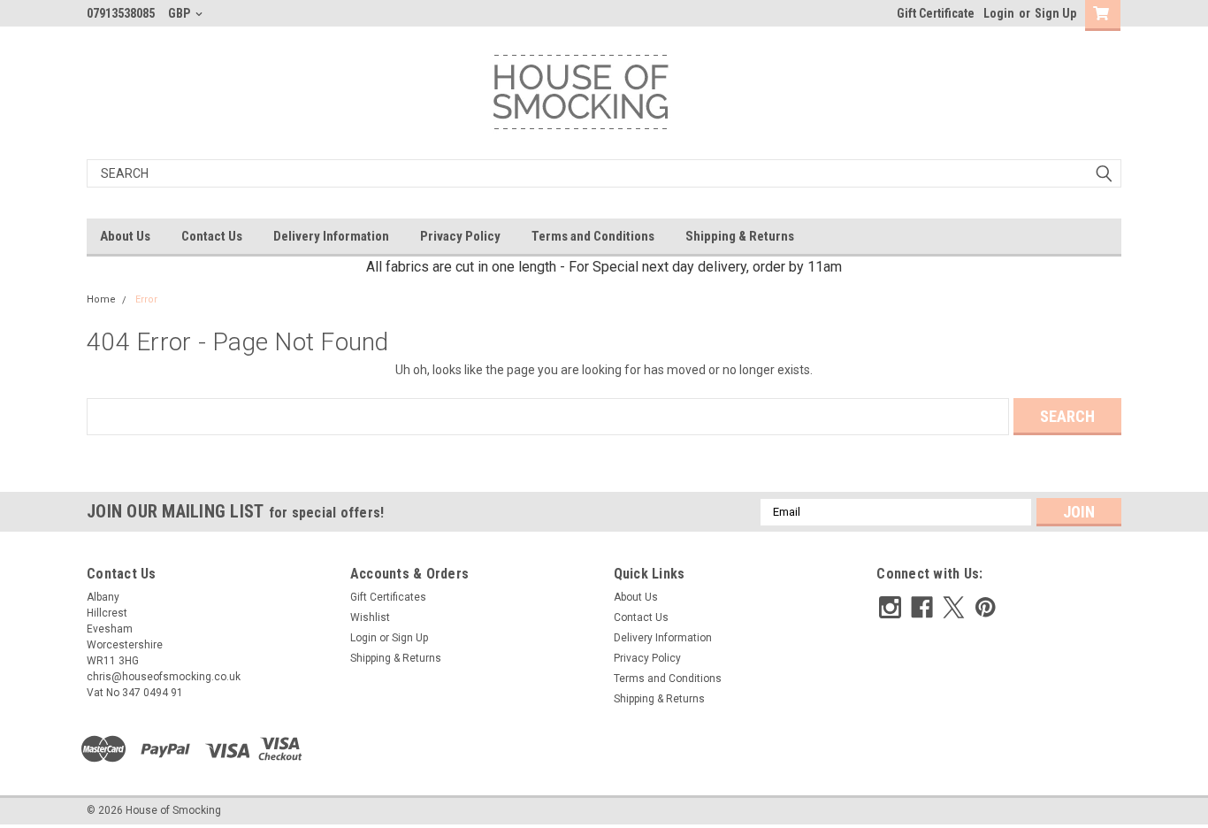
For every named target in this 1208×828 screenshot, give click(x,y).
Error (146, 299)
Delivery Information (331, 236)
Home (101, 299)
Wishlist (370, 617)
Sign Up (1055, 13)
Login (998, 13)
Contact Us (211, 236)
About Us (125, 236)
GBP (180, 13)
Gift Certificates (388, 597)
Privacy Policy (460, 236)
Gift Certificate (936, 13)
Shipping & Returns (739, 236)
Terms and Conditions (592, 236)
